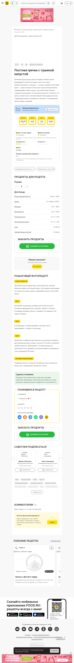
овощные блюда (20, 487)
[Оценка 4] (28, 408)
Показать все (37, 492)
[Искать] (53, 3)
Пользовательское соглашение (24, 637)
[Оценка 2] (21, 408)
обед (35, 479)
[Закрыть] (64, 637)
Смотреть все (55, 541)
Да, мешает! (37, 266)
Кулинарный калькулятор (24, 169)
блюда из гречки (50, 483)
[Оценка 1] (18, 408)
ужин (16, 479)
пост (42, 487)
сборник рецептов (36, 483)
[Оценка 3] (24, 408)
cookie (26, 651)
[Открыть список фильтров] (48, 3)
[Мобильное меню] (2, 3)
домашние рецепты (21, 483)
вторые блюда (25, 479)
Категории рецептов (37, 639)
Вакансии (36, 637)
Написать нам (38, 645)
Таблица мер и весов (45, 169)
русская (18, 150)
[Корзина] (62, 3)
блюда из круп (33, 487)
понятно (54, 650)
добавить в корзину (39, 246)
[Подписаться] (52, 548)
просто (41, 479)
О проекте (27, 635)
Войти (52, 522)
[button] (14, 458)
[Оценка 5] (31, 408)
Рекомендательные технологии (47, 637)
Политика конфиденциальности (40, 635)
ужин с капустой (51, 487)
